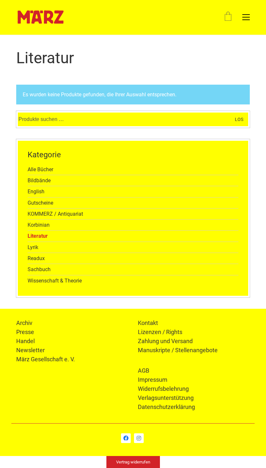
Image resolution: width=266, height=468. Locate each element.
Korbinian (39, 225)
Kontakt (148, 322)
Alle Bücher (40, 169)
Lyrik (33, 247)
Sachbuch (39, 269)
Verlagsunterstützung (166, 397)
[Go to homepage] (40, 17)
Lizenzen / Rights (160, 332)
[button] (246, 17)
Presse (25, 332)
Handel (25, 341)
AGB (143, 370)
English (36, 191)
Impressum (152, 379)
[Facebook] (126, 438)
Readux (36, 258)
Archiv (24, 322)
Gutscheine (40, 203)
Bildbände (39, 180)
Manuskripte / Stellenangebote (178, 350)
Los (239, 119)
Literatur (38, 236)
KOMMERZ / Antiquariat (55, 214)
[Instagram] (139, 438)
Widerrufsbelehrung (163, 388)
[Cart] (228, 17)
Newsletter (30, 350)
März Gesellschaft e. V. (45, 359)
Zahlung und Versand (165, 341)
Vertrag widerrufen (133, 462)
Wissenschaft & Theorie (55, 281)
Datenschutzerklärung (166, 406)
